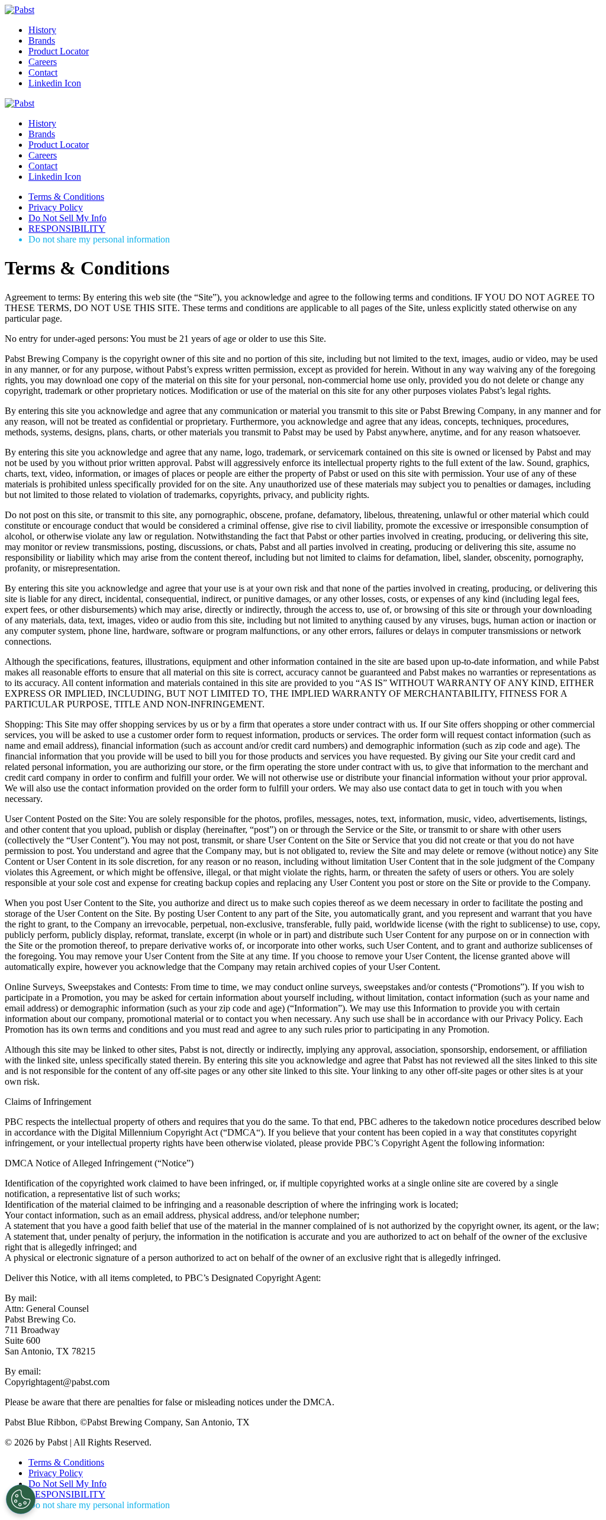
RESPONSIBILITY (66, 229)
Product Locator (58, 51)
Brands (41, 40)
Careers (42, 62)
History (42, 30)
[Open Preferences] (21, 1499)
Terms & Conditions (66, 197)
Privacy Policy (55, 207)
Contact (42, 72)
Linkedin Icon (54, 83)
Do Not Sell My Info (67, 218)
